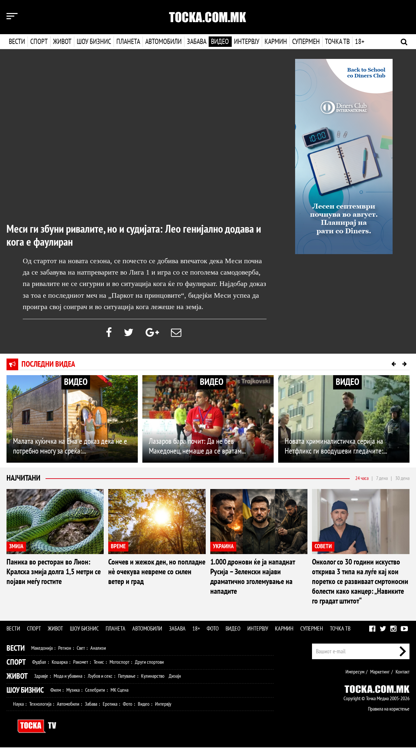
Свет (81, 648)
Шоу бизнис (94, 41)
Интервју (246, 41)
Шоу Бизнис (25, 690)
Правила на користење (389, 709)
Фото (213, 628)
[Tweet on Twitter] (128, 333)
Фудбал (39, 662)
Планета (128, 41)
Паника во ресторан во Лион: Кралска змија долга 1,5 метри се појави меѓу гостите (53, 571)
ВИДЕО (75, 382)
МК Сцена (119, 690)
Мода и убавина (68, 676)
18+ (359, 41)
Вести (17, 41)
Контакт (403, 672)
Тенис (99, 662)
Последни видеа (48, 364)
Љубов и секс (100, 676)
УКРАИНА (223, 546)
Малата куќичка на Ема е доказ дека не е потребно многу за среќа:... (70, 446)
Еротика (110, 704)
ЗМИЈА (16, 546)
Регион (64, 648)
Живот (62, 41)
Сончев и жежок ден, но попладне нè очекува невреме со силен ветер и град (156, 571)
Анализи (98, 648)
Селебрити (95, 690)
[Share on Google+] (152, 333)
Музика (73, 690)
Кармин (276, 41)
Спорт (39, 41)
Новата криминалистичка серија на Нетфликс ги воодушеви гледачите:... (336, 446)
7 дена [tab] (382, 478)
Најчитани (23, 478)
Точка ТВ (337, 41)
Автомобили (163, 41)
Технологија (40, 704)
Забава (196, 41)
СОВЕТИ (323, 546)
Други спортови (149, 662)
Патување (127, 676)
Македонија (42, 648)
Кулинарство (152, 676)
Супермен (306, 41)
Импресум (354, 672)
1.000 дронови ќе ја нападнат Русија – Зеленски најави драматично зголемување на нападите (252, 576)
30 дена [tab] (402, 478)
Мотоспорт (119, 662)
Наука (18, 704)
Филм (55, 690)
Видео (220, 41)
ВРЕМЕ (118, 546)
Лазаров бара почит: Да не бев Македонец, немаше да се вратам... (197, 446)
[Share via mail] (176, 333)
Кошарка (60, 662)
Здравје (41, 676)
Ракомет (80, 662)
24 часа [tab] (362, 478)
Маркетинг (380, 672)
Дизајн (175, 676)
